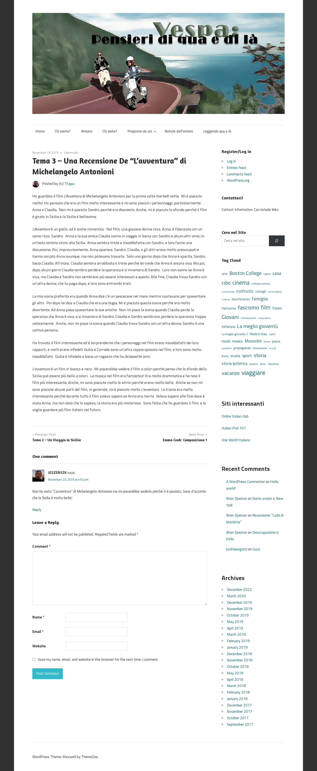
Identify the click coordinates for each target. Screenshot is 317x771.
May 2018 (235, 673)
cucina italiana (275, 291)
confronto (244, 291)
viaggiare (253, 372)
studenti (253, 364)
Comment (41, 546)
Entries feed (236, 167)
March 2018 (236, 686)
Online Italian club (235, 416)
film (265, 307)
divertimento (241, 299)
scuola (235, 355)
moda (226, 341)
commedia (228, 292)
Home (40, 131)
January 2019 (237, 647)
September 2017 (240, 724)
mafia (272, 334)
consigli (260, 291)
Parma (267, 341)
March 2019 (236, 634)
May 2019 (235, 621)
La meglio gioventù (257, 326)
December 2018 (239, 654)
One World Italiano (236, 440)
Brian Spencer (236, 498)
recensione (260, 348)
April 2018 (235, 679)
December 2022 (239, 589)
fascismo (248, 307)
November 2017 (239, 711)
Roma (225, 356)
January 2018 (237, 699)
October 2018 (238, 666)
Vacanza (273, 363)
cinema (241, 282)
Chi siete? (109, 131)
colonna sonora (260, 284)
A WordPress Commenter (245, 481)
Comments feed (239, 174)
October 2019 (238, 615)
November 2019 (239, 609)
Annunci (86, 131)
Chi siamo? (63, 131)
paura (276, 341)
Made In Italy (258, 333)
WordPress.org (238, 180)
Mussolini (253, 340)
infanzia (228, 326)
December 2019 (239, 602)
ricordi (272, 348)
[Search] (277, 240)
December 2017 (239, 705)
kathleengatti (236, 549)
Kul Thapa (66, 183)
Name (38, 617)
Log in (231, 161)
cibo (226, 283)
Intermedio (71, 152)
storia (260, 355)
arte (225, 273)
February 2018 (238, 692)
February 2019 (238, 641)
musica (237, 341)
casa (277, 273)
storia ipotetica (234, 363)
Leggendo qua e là (217, 131)
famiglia (260, 298)
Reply (36, 509)
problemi (227, 348)
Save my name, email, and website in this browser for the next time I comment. (98, 659)
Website (39, 646)
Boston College (245, 273)
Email (37, 631)
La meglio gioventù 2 (235, 334)
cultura (226, 299)
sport (247, 355)
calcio (267, 274)
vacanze (231, 373)
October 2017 (238, 718)
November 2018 (239, 660)
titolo (263, 364)
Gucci (256, 549)
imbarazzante (248, 318)
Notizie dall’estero (179, 131)
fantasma (229, 308)
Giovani (230, 317)
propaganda (242, 347)
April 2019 (235, 628)
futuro (277, 308)
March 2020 (236, 596)
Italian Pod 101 (234, 428)
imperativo (264, 318)
